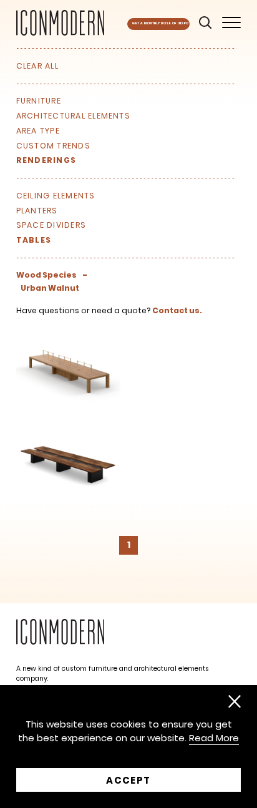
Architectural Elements (73, 116)
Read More (214, 738)
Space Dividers (51, 225)
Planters (37, 211)
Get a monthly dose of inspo (160, 23)
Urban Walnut (50, 288)
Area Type (38, 131)
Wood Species (46, 275)
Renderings (46, 160)
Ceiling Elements (55, 196)
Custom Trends (53, 146)
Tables (33, 240)
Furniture (38, 101)
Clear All (37, 66)
